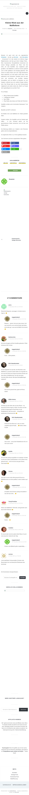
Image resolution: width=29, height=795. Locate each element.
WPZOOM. (17, 792)
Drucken (15, 170)
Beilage (6, 163)
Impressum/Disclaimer (19, 784)
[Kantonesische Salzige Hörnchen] (7, 239)
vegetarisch (22, 163)
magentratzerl (16, 317)
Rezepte (14, 30)
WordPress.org (14, 778)
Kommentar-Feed (14, 776)
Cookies (10, 528)
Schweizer (3, 57)
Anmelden (14, 772)
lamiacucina (11, 337)
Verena (10, 471)
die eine (16, 57)
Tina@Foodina (12, 501)
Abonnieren (23, 709)
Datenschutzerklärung (20, 729)
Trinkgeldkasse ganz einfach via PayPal (13, 751)
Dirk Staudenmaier (13, 363)
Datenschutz (7, 784)
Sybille (10, 451)
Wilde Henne (12, 399)
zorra (9, 305)
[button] (5, 143)
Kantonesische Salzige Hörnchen (16, 239)
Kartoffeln (13, 163)
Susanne (10, 28)
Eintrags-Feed (14, 774)
